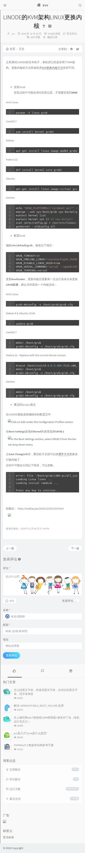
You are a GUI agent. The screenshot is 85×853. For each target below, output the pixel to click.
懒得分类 (52, 37)
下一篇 (75, 548)
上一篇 (10, 548)
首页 (12, 49)
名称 (6, 610)
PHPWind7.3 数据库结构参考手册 (34, 745)
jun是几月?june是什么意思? (30, 733)
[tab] (14, 670)
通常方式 (63, 454)
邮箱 (6, 625)
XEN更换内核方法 (52, 68)
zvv (13, 33)
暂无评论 (72, 33)
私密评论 (67, 601)
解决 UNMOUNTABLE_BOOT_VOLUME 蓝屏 (39, 705)
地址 (5, 639)
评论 (6, 568)
